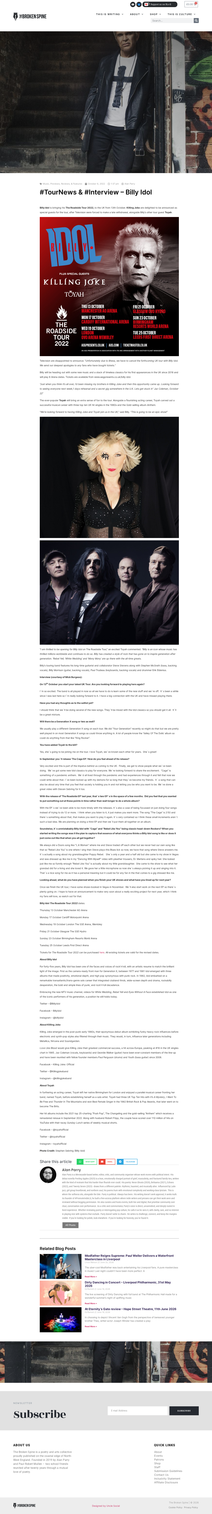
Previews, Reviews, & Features (66, 183)
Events (158, 1455)
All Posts (70, 1225)
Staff (157, 1467)
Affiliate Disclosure (166, 1482)
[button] (87, 1162)
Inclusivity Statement (167, 1478)
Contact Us (161, 1474)
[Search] (196, 20)
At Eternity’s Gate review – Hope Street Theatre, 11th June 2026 (130, 1309)
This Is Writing (108, 14)
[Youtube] (132, 4)
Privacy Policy (191, 1507)
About (135, 14)
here (102, 952)
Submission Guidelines (168, 1471)
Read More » (91, 1276)
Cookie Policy (175, 1507)
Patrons (159, 1459)
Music (46, 183)
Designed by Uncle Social (106, 1505)
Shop (154, 14)
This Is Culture (180, 14)
